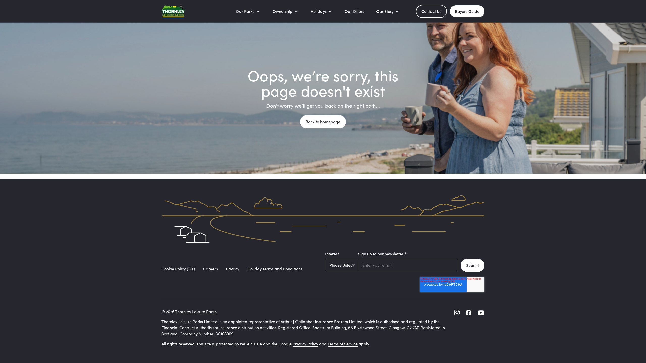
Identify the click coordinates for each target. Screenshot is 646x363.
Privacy (232, 268)
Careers (210, 268)
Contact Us (431, 11)
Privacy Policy (305, 343)
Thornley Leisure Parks (196, 311)
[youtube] (481, 313)
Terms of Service (343, 343)
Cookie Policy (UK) (178, 268)
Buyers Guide (467, 11)
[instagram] (457, 313)
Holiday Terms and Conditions (275, 268)
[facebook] (469, 313)
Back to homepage (323, 121)
